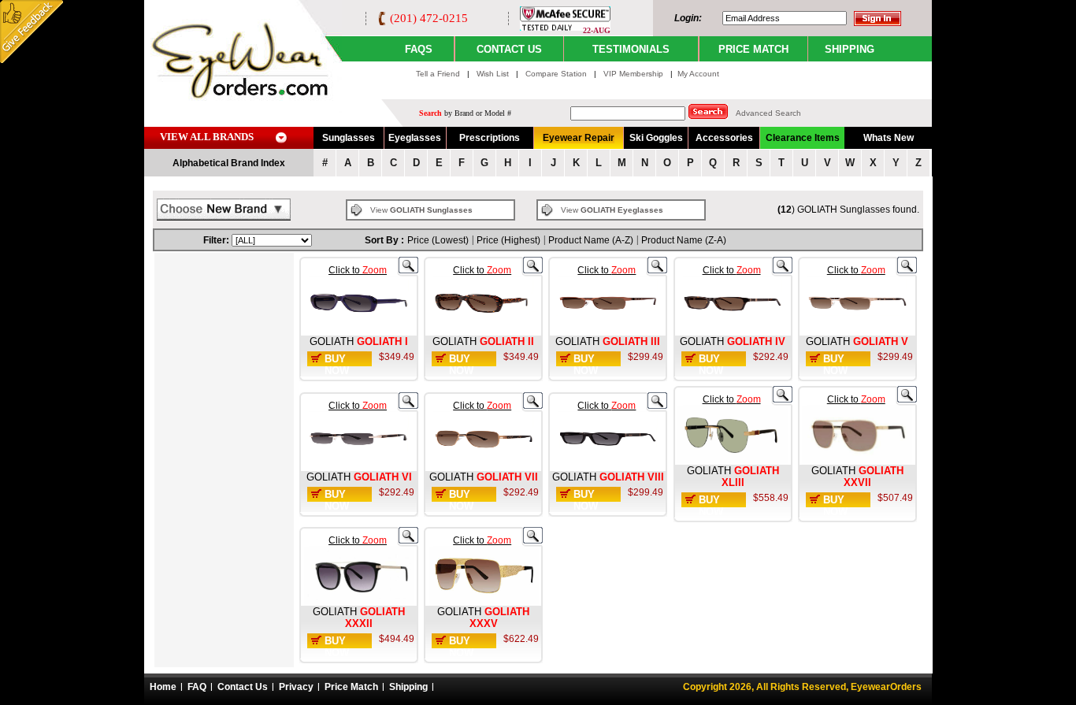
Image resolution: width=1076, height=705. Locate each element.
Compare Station (557, 73)
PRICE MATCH (753, 49)
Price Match (351, 686)
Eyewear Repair (578, 137)
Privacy (296, 686)
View (421, 210)
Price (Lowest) (438, 240)
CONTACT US (509, 49)
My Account (698, 73)
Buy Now (337, 365)
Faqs (418, 49)
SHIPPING (849, 49)
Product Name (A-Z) (590, 240)
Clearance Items (803, 137)
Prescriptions (489, 137)
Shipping (408, 686)
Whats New (888, 137)
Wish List (494, 73)
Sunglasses (348, 137)
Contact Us (242, 686)
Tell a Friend (438, 73)
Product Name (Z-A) (683, 240)
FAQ (196, 686)
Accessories (724, 137)
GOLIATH (332, 341)
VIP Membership (633, 73)
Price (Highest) (508, 240)
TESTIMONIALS (631, 49)
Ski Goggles (656, 137)
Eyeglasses (414, 137)
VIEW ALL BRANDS (207, 137)
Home (163, 686)
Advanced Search (768, 113)
